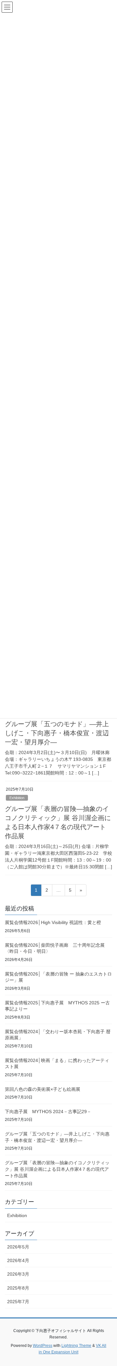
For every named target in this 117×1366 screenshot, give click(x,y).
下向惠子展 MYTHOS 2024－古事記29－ (48, 1111)
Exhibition (16, 798)
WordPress (42, 1345)
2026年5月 (18, 1246)
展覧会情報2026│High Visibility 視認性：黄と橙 (53, 922)
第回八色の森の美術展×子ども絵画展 (42, 1089)
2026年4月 (18, 1260)
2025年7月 (18, 1301)
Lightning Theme (76, 1345)
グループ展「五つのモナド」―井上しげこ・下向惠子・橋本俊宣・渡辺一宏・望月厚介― (57, 733)
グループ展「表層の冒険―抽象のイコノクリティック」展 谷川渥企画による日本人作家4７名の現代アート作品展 (57, 1169)
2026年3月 (18, 1274)
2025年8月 (18, 1288)
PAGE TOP (108, 1319)
